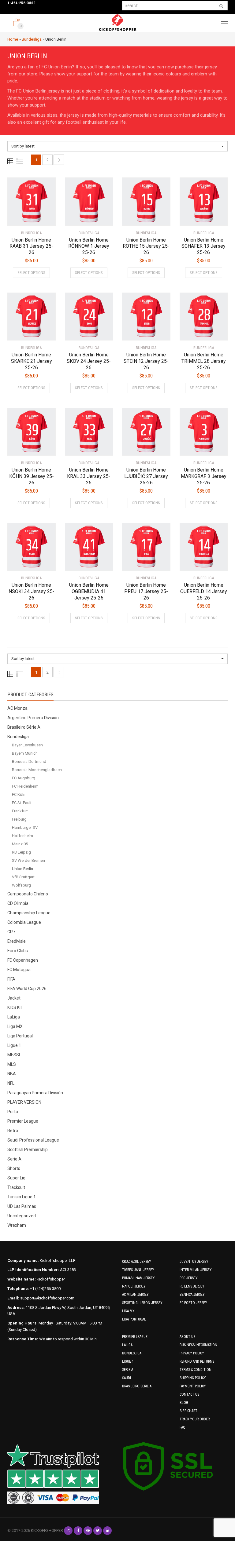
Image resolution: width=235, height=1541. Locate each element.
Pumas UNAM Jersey (138, 1278)
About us (187, 1337)
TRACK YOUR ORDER (195, 1419)
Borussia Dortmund (29, 761)
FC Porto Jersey (193, 1303)
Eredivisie (16, 941)
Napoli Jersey (134, 1286)
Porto (12, 1111)
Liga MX (15, 1026)
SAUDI (126, 1378)
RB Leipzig (21, 852)
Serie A (14, 1159)
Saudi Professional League (33, 1140)
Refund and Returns (197, 1361)
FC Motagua (19, 969)
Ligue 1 (14, 1045)
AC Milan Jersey (135, 1294)
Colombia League (24, 922)
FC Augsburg (23, 778)
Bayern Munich (25, 753)
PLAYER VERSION (24, 1102)
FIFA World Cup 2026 (27, 988)
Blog (184, 1403)
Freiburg (19, 819)
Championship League (28, 912)
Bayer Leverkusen (27, 745)
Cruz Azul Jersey (136, 1261)
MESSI (13, 1054)
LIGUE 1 (128, 1361)
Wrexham (16, 1225)
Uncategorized (21, 1215)
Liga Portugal (20, 1035)
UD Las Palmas (21, 1206)
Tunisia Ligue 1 (21, 1196)
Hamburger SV (25, 827)
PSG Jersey (189, 1278)
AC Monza (17, 708)
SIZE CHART (188, 1411)
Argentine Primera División (33, 717)
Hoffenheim (22, 835)
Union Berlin (22, 868)
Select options (31, 272)
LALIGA (127, 1345)
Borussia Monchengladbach (37, 769)
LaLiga (13, 1017)
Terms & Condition (195, 1370)
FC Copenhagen (22, 960)
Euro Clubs (17, 950)
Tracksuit (16, 1187)
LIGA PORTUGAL (134, 1319)
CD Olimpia (17, 903)
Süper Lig (16, 1177)
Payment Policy (193, 1386)
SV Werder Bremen (28, 860)
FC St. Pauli (21, 802)
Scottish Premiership (27, 1149)
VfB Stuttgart (23, 877)
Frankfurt (20, 811)
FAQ (182, 1427)
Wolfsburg (21, 885)
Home (12, 39)
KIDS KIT (15, 1007)
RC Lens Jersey (192, 1286)
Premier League (22, 1121)
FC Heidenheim (25, 786)
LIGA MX (128, 1311)
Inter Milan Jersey (196, 1270)
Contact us (189, 1394)
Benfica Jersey (192, 1294)
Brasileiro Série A (23, 727)
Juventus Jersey (194, 1261)
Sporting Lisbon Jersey (142, 1303)
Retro (12, 1130)
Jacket (14, 998)
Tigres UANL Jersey (138, 1270)
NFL (10, 1083)
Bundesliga (32, 39)
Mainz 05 (20, 844)
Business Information (198, 1345)
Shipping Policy (193, 1378)
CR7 (11, 931)
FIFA (11, 979)
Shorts (13, 1168)
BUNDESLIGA (131, 1353)
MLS (11, 1064)
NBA (11, 1073)
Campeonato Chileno (27, 893)
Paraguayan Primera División (35, 1092)
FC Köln (18, 794)
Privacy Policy (192, 1353)
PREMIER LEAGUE (134, 1337)
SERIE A (127, 1370)
